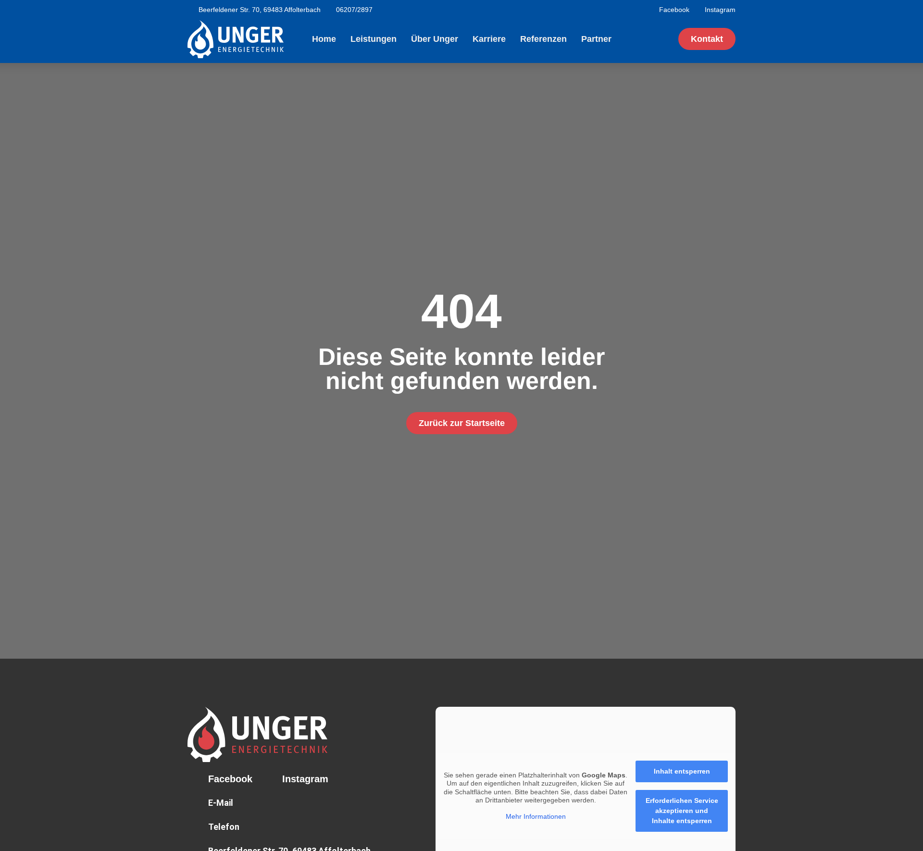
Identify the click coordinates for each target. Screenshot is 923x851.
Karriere (489, 39)
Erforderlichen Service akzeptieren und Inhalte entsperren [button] (682, 811)
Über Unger (434, 39)
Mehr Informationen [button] (536, 816)
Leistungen (373, 39)
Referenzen (543, 39)
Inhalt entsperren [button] (682, 771)
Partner (596, 39)
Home (324, 39)
